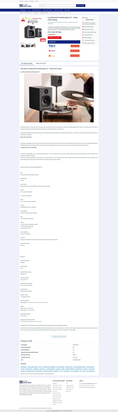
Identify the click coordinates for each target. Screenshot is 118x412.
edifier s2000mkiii (70, 369)
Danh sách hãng (56, 393)
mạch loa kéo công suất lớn (49, 367)
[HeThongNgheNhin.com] (25, 5)
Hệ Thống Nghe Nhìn (67, 410)
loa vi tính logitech (75, 371)
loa (80, 371)
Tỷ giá (28, 408)
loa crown (23, 371)
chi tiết (41, 63)
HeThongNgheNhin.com (56, 410)
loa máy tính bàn (38, 371)
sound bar (58, 369)
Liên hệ (36, 1)
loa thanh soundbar (50, 369)
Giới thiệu (32, 1)
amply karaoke (78, 369)
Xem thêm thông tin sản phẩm (59, 336)
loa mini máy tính (90, 371)
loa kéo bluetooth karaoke (79, 367)
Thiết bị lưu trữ (58, 10)
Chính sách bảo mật (57, 385)
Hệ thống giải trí (36, 10)
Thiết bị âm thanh (47, 10)
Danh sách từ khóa (57, 396)
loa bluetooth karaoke (32, 367)
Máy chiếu (67, 10)
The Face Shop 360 (34, 408)
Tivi (29, 10)
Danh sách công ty (57, 395)
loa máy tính (91, 369)
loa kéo (40, 367)
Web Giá (46, 408)
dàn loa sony (42, 369)
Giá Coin (50, 408)
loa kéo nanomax (60, 367)
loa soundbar (66, 371)
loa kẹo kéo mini (69, 367)
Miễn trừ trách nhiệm (57, 389)
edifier (63, 369)
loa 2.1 (61, 371)
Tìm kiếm (81, 5)
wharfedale (35, 369)
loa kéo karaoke (90, 367)
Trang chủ (21, 1)
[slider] (22, 45)
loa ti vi (84, 371)
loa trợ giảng (23, 367)
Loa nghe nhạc (36, 12)
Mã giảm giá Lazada (57, 400)
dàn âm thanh (29, 369)
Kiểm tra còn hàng (54, 37)
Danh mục (27, 1)
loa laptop (56, 371)
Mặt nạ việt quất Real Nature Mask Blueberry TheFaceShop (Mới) (39, 373)
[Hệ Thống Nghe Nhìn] (26, 382)
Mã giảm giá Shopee (57, 402)
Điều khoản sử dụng (57, 387)
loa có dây (85, 369)
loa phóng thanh (30, 371)
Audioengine (53, 22)
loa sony (23, 369)
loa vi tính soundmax (48, 371)
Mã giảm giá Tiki (56, 398)
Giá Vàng (41, 408)
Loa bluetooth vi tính (44, 12)
